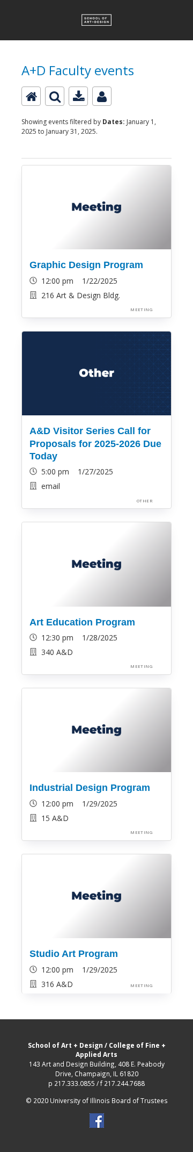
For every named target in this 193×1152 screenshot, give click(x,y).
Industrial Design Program (89, 787)
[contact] (102, 96)
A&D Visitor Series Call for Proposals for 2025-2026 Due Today (95, 444)
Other (144, 500)
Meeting (141, 309)
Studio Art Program (73, 953)
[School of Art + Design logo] (96, 6)
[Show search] (54, 96)
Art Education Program (82, 622)
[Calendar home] (31, 96)
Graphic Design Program (86, 265)
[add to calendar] (78, 96)
